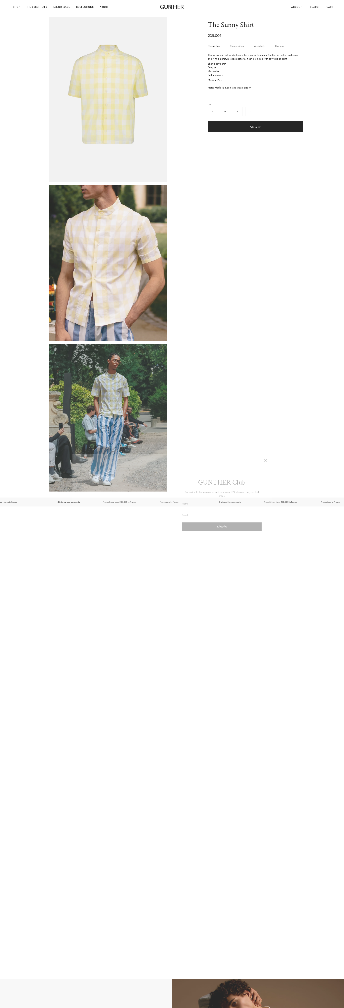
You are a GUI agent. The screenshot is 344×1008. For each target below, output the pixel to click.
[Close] (266, 460)
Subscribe (222, 526)
